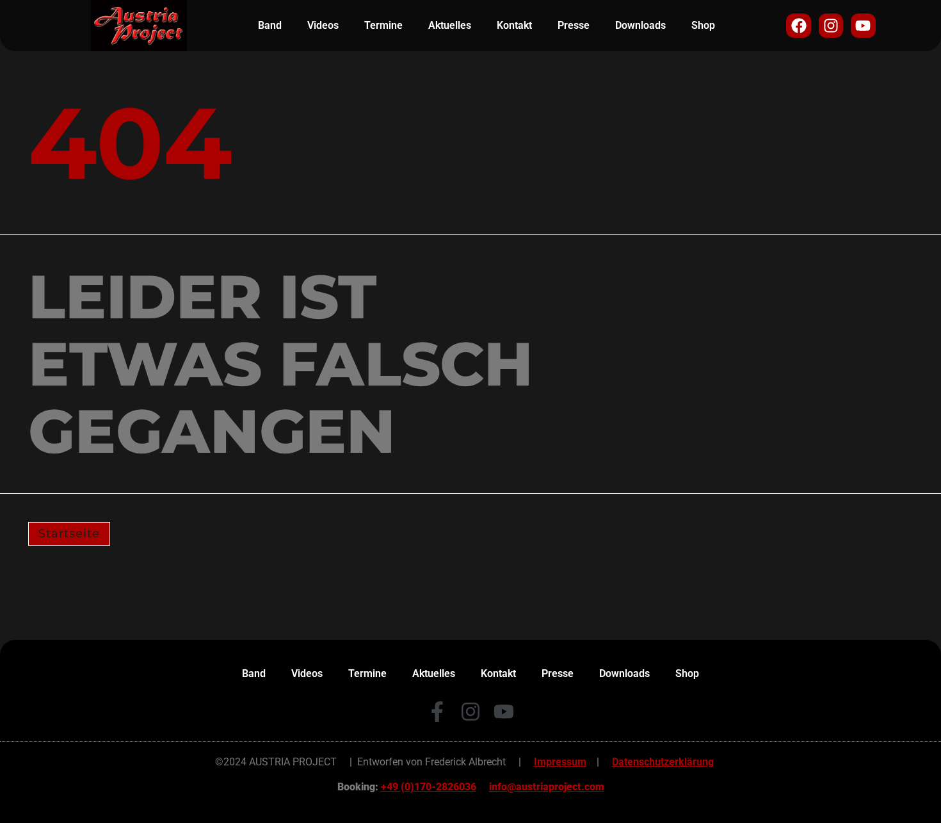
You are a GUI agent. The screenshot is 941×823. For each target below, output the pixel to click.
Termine (383, 25)
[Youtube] (863, 25)
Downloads (640, 25)
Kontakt (514, 25)
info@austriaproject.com (546, 787)
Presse (574, 25)
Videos (323, 25)
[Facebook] (798, 25)
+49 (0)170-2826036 (428, 787)
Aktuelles (449, 25)
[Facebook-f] (437, 711)
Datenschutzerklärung (663, 762)
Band (270, 25)
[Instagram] (831, 25)
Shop (703, 25)
